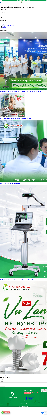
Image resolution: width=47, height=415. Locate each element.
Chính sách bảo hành (29, 398)
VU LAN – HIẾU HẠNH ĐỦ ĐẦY (6, 375)
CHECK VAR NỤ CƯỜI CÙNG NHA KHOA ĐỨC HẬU (10, 183)
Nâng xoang (4, 27)
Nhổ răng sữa (4, 24)
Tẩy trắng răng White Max (6, 22)
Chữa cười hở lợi (4, 26)
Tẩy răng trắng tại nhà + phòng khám (8, 25)
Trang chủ (2, 4)
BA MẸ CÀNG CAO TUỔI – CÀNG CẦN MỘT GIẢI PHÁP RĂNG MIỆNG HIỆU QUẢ (15, 118)
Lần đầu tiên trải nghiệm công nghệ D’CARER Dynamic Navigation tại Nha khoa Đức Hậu (18, 279)
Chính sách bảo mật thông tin (30, 397)
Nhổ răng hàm (4, 23)
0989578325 (29, 392)
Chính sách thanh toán (29, 399)
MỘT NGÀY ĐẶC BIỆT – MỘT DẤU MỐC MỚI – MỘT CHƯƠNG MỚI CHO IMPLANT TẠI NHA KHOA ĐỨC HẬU (21, 91)
